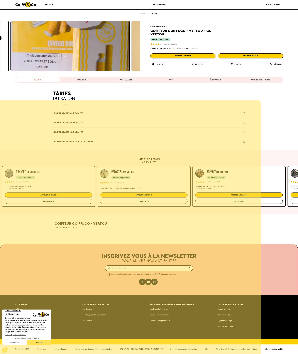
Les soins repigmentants (160, 321)
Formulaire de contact (226, 326)
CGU (206, 349)
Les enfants (87, 321)
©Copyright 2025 (22, 349)
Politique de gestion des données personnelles (93, 349)
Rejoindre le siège (224, 321)
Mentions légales (60, 349)
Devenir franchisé (224, 315)
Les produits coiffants (159, 309)
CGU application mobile (273, 349)
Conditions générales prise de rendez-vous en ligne (236, 349)
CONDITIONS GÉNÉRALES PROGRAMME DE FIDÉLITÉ (141, 349)
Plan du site (41, 349)
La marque (19, 309)
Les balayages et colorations (94, 315)
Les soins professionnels (159, 315)
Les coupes (87, 309)
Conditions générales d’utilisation (183, 349)
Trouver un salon (224, 309)
